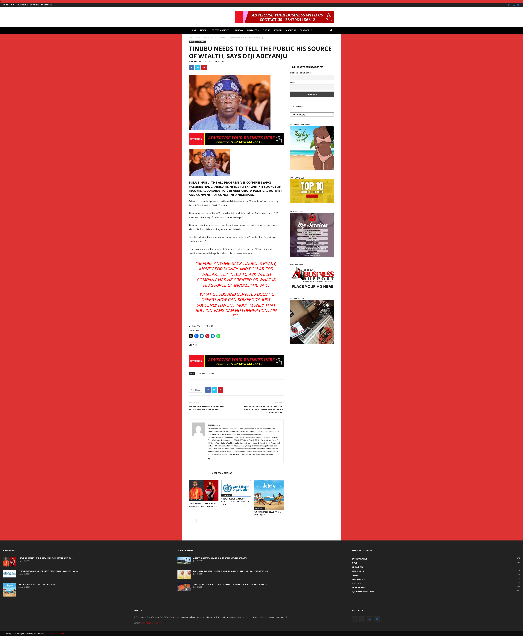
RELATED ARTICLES (199, 473)
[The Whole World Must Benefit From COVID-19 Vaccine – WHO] (236, 488)
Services (278, 30)
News (203, 30)
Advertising (22, 5)
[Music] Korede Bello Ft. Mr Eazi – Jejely (37, 584)
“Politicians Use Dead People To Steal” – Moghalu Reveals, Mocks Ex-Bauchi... (231, 584)
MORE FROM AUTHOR (222, 473)
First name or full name (300, 72)
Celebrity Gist (195, 500)
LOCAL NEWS (201, 373)
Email (292, 82)
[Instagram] (509, 5)
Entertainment (220, 30)
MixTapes (252, 30)
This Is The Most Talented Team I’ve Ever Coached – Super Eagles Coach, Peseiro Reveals (264, 409)
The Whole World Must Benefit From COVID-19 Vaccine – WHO (235, 502)
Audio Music (259, 508)
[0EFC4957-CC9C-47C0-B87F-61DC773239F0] (312, 148)
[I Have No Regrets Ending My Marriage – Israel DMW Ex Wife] (203, 490)
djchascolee (196, 61)
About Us (291, 30)
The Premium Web (57, 633)
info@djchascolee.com (152, 623)
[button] (331, 30)
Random (239, 30)
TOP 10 (266, 30)
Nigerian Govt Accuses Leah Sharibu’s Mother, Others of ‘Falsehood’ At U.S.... (231, 571)
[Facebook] (505, 5)
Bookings (34, 5)
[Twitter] (518, 5)
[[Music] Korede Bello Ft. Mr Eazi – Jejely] (269, 495)
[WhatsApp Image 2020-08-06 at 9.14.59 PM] (312, 191)
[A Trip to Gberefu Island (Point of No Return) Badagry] (184, 560)
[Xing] (210, 459)
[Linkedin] (514, 5)
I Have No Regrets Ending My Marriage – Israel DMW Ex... (46, 558)
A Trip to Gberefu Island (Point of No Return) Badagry (220, 558)
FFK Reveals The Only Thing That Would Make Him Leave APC (207, 408)
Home (193, 30)
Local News (207, 38)
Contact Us (46, 5)
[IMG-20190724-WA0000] (236, 139)
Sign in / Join (8, 5)
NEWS (211, 373)
